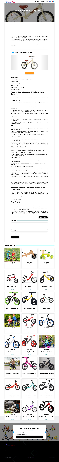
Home (7, 4)
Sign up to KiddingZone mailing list (22, 434)
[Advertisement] (29, 29)
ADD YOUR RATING (43, 217)
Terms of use (52, 457)
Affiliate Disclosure (30, 457)
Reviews (13, 4)
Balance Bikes (18, 4)
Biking (10, 4)
